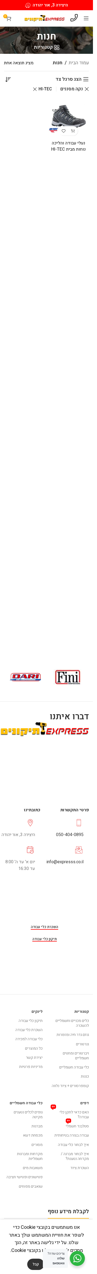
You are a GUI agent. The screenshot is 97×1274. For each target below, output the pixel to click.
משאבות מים (33, 1168)
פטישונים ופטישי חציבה (24, 1177)
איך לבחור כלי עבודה (73, 1145)
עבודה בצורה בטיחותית (71, 1135)
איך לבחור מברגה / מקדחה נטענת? (75, 1156)
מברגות (37, 1126)
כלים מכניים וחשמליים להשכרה (72, 1023)
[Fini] (68, 677)
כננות (85, 1076)
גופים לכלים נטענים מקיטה (28, 1114)
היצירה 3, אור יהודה (50, 5)
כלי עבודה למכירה (29, 1039)
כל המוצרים (34, 1048)
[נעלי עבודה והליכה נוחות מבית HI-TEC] (68, 118)
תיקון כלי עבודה (44, 939)
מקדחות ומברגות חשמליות (30, 1156)
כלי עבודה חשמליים (74, 1067)
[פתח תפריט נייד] (86, 18)
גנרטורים (82, 1044)
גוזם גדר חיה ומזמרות (73, 1035)
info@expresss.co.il (65, 862)
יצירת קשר (34, 1057)
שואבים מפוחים (31, 1186)
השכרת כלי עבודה (44, 927)
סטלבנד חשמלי (77, 1125)
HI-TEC (45, 89)
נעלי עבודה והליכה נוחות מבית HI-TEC (68, 146)
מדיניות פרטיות (31, 1067)
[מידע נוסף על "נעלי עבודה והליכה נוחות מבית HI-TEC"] (73, 131)
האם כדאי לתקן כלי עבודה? (70, 1114)
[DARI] (25, 677)
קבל (36, 1264)
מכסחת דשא (33, 1135)
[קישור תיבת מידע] (66, 828)
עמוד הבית (79, 62)
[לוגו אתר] (44, 18)
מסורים (37, 1145)
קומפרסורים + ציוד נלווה (70, 1086)
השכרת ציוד (79, 1168)
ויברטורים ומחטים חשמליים (76, 1055)
